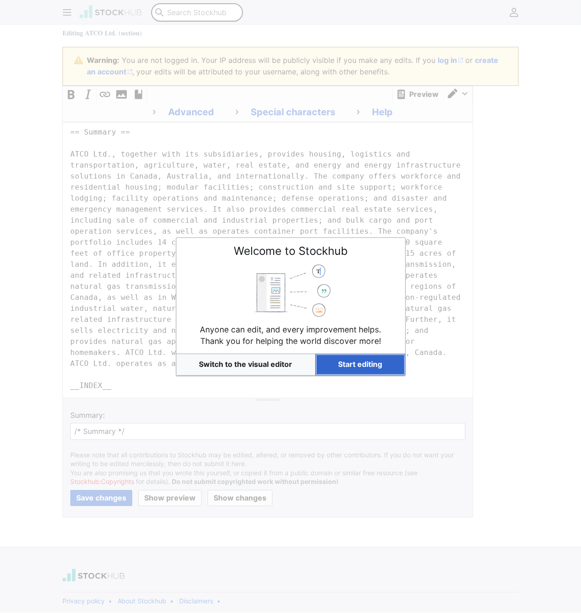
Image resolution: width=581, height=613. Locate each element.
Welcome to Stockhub (291, 251)
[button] (245, 364)
